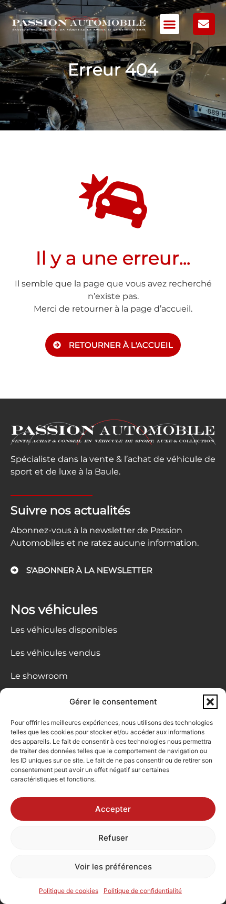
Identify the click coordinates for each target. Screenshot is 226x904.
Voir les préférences (113, 867)
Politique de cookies (68, 891)
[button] (210, 702)
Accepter (113, 809)
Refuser (113, 838)
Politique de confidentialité (143, 891)
